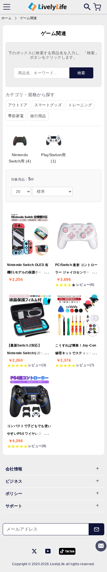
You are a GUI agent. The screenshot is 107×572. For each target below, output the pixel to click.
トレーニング (80, 105)
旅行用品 (38, 116)
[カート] (97, 6)
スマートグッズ (48, 105)
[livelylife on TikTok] (67, 551)
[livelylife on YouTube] (48, 551)
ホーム (6, 18)
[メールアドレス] (96, 529)
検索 (81, 73)
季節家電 (16, 116)
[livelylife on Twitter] (34, 551)
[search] (87, 6)
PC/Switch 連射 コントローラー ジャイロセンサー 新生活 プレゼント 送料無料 (76, 272)
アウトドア (18, 105)
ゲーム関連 (28, 18)
